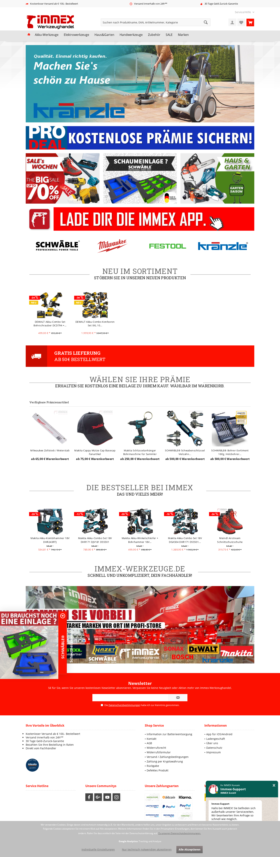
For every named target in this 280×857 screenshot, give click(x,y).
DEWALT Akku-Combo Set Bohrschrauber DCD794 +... (50, 323)
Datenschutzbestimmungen (124, 705)
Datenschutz (214, 747)
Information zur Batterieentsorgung (169, 734)
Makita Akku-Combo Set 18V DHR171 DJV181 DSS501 (50, 539)
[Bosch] (223, 246)
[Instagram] (116, 797)
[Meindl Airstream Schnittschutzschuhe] (185, 521)
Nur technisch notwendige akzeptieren (147, 849)
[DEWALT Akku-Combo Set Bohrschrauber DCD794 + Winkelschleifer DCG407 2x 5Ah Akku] (50, 305)
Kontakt (151, 739)
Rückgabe (153, 766)
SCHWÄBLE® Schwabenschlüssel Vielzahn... (140, 452)
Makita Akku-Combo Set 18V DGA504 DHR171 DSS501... (140, 539)
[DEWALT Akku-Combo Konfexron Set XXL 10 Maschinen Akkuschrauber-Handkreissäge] (95, 305)
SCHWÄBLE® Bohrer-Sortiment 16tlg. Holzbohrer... (185, 452)
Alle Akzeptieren (189, 849)
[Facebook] (89, 797)
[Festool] (112, 246)
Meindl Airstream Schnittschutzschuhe (185, 539)
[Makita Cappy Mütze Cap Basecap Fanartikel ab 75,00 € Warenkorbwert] (50, 428)
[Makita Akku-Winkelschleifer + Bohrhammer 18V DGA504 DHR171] (95, 521)
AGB (149, 743)
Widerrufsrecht (156, 747)
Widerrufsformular (159, 752)
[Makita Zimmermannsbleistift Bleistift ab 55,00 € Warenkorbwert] (230, 428)
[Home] (29, 34)
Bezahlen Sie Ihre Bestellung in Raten (50, 744)
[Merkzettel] (241, 22)
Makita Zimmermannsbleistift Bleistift (230, 452)
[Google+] (98, 797)
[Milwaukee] (57, 246)
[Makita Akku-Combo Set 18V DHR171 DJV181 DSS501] (50, 521)
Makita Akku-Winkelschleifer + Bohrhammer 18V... (95, 539)
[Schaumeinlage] (29, 645)
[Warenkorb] (250, 22)
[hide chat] (274, 785)
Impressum (213, 752)
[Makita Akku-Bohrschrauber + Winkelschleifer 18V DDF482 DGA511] (230, 521)
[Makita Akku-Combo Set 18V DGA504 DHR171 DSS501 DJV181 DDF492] (140, 521)
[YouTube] (107, 797)
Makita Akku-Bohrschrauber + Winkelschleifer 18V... (230, 539)
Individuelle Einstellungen (98, 849)
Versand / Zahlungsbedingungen (168, 757)
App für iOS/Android (219, 734)
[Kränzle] (168, 246)
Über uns (212, 743)
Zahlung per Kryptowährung (165, 761)
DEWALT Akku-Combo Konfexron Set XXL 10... (95, 323)
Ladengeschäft (215, 739)
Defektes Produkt (157, 770)
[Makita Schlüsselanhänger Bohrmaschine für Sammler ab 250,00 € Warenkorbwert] (95, 428)
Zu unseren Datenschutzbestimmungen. (179, 833)
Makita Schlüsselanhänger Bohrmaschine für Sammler (95, 452)
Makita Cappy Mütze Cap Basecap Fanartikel (50, 452)
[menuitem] (243, 12)
